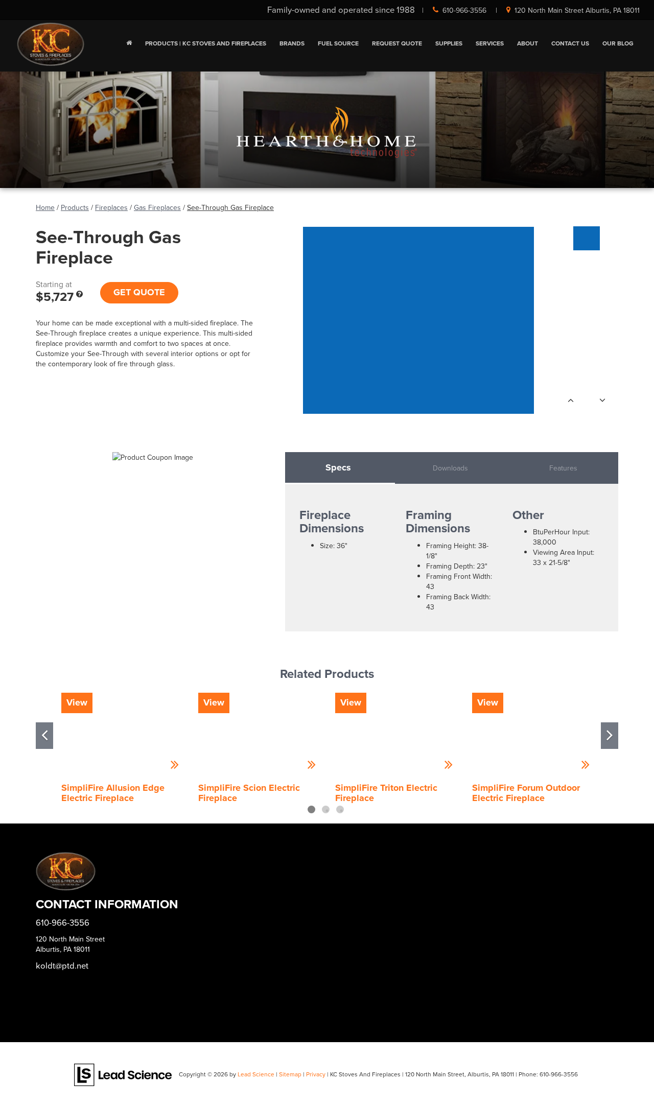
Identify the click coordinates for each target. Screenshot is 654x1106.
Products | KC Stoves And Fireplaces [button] (205, 43)
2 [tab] (326, 809)
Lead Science (256, 1074)
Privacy (315, 1074)
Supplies (448, 43)
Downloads (450, 468)
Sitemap (290, 1074)
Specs (338, 467)
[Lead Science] (123, 1074)
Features (563, 468)
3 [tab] (340, 809)
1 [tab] (311, 809)
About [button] (527, 43)
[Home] (129, 43)
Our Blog (618, 43)
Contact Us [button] (570, 43)
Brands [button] (292, 43)
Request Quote (397, 43)
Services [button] (490, 43)
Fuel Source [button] (338, 43)
